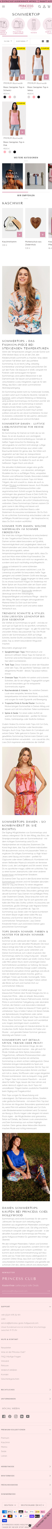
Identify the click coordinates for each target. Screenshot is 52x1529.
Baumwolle (27, 590)
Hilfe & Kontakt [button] (9, 1339)
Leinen (5, 566)
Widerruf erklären (9, 1370)
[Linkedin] (21, 1416)
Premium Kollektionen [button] (13, 1429)
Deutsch (9, 1505)
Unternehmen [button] (8, 1399)
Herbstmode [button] (7, 1466)
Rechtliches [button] (8, 1389)
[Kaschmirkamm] (12, 223)
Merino (4, 1447)
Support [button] (5, 1306)
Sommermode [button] (8, 1494)
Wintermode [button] (8, 1475)
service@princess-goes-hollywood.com (19, 1323)
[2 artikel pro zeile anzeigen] (47, 41)
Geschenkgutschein (10, 1379)
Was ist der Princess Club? (13, 1352)
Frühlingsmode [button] (9, 1485)
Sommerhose (8, 881)
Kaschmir (12, 203)
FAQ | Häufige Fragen (11, 1356)
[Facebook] (3, 1416)
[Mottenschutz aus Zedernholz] (35, 223)
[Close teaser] (30, 1525)
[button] (41, 1518)
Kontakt (4, 1374)
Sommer (6, 398)
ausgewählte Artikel (25, 1)
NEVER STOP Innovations (25, 1527)
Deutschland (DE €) (31, 1505)
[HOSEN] (34, 24)
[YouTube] (27, 1416)
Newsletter (6, 1347)
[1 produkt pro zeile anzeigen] (43, 41)
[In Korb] (22, 77)
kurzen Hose (8, 874)
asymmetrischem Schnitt (13, 491)
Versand (5, 1361)
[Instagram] (15, 1416)
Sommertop (11, 392)
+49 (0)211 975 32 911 (10, 1315)
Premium (5, 1438)
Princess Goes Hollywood (18, 1524)
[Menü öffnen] (4, 6)
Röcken (13, 485)
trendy (5, 999)
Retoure (5, 1365)
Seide (23, 578)
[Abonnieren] (46, 1291)
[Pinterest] (9, 1416)
